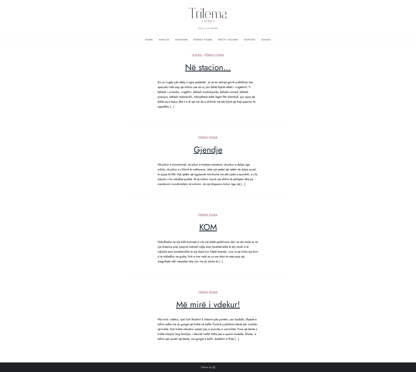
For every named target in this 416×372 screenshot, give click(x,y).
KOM (208, 227)
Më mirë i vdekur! (208, 304)
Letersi (197, 55)
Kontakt (250, 39)
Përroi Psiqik (203, 39)
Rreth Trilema (228, 39)
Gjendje (208, 149)
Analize (164, 39)
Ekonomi (182, 39)
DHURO (266, 39)
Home (149, 39)
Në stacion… (208, 67)
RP (214, 367)
